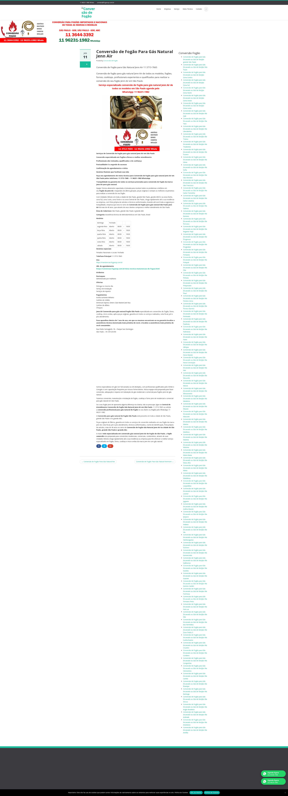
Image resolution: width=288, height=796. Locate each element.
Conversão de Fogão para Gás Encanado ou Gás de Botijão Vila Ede (195, 614)
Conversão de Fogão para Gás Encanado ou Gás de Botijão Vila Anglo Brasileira (195, 707)
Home (158, 9)
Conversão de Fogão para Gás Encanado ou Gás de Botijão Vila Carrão (195, 676)
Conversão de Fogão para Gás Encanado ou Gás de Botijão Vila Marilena (195, 429)
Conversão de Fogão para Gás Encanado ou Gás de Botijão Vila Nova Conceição (195, 360)
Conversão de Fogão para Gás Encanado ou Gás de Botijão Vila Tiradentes (195, 144)
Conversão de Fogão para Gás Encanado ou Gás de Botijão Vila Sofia (195, 167)
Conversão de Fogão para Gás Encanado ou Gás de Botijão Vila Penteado (195, 313)
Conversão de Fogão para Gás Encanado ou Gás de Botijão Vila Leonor (195, 491)
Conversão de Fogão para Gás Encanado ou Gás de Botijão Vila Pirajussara (195, 283)
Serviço (176, 9)
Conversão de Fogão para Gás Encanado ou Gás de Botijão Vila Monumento (195, 391)
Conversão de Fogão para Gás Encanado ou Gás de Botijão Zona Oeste (194, 98)
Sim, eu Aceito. (196, 792)
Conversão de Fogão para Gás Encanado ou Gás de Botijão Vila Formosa (195, 591)
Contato (199, 9)
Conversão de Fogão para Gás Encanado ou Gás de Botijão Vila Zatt (195, 113)
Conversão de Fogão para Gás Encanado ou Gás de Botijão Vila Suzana (195, 152)
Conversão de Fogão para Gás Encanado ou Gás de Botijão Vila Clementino (195, 668)
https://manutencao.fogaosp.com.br (109, 262)
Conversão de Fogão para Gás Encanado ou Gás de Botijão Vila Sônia (195, 159)
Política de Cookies (212, 792)
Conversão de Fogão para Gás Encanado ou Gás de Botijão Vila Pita (195, 267)
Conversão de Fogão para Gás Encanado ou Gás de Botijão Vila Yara (195, 121)
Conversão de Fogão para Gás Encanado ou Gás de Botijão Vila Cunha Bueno (195, 637)
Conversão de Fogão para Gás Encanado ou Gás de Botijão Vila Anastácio (195, 722)
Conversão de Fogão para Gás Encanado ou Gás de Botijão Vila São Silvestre (195, 175)
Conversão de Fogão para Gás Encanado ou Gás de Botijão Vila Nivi (195, 367)
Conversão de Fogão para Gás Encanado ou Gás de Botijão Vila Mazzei (195, 406)
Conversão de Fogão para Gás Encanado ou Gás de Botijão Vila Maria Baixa (195, 452)
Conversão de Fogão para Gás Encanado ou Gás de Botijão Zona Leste (194, 105)
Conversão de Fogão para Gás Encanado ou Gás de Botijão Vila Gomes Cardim (195, 583)
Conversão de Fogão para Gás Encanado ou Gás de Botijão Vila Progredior (195, 244)
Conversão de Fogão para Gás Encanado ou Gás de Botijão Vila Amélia (195, 730)
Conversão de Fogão (111, 61)
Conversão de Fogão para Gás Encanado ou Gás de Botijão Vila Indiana (195, 522)
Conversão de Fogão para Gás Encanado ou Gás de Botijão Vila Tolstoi (195, 136)
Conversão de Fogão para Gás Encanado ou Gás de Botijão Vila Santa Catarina (195, 198)
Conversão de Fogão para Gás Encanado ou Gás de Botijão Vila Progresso (195, 236)
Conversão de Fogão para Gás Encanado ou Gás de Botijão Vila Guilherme (195, 560)
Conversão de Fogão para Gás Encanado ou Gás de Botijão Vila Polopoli (195, 259)
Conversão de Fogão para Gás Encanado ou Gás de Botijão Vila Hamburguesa (195, 537)
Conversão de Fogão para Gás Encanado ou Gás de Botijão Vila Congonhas (195, 660)
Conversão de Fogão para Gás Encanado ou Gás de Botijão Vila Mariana (195, 445)
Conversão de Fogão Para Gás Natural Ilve (98, 461)
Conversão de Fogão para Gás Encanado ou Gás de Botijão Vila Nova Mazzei (195, 352)
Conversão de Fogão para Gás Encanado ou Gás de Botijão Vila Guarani (195, 576)
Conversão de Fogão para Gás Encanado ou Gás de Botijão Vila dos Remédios (195, 622)
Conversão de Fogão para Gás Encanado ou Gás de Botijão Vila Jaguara (195, 498)
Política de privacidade (91, 768)
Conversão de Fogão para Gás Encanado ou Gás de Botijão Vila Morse (195, 383)
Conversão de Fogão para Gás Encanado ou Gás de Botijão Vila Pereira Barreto (195, 306)
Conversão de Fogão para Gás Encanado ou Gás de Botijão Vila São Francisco (195, 182)
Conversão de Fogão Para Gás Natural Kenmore (155, 461)
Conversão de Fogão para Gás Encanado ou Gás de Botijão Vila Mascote (195, 414)
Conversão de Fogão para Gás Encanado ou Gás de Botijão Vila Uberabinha (195, 129)
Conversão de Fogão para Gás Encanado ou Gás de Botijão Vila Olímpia (195, 344)
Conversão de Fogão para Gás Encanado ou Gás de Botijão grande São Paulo (194, 59)
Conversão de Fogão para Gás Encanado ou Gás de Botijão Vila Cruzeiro (195, 645)
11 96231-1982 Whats (87, 2)
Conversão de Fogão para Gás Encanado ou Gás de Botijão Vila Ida (195, 529)
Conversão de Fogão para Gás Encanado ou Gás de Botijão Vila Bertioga (195, 691)
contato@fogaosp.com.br (105, 2)
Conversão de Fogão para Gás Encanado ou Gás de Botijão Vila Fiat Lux (195, 606)
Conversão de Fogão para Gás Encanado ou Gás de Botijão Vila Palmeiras (195, 329)
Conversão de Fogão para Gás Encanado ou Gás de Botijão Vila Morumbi (195, 375)
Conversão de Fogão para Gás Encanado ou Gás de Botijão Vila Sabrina (195, 206)
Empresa (167, 9)
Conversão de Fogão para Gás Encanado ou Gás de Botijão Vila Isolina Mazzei (195, 506)
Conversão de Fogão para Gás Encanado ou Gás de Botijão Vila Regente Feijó (195, 229)
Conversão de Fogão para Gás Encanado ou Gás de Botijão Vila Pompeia (195, 252)
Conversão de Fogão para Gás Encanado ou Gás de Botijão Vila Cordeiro (195, 653)
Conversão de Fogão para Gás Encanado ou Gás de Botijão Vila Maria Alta (195, 460)
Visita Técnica (188, 9)
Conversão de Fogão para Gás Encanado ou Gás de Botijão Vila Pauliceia (195, 321)
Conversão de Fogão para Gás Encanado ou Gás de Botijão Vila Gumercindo (195, 552)
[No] (285, 792)
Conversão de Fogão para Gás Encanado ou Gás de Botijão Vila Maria (195, 468)
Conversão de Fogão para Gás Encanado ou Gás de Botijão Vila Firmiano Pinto (195, 599)
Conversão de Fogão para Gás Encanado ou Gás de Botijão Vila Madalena (195, 475)
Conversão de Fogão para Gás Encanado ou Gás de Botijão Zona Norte (194, 90)
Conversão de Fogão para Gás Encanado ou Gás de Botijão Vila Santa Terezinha (195, 190)
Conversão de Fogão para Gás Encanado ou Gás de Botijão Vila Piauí (195, 290)
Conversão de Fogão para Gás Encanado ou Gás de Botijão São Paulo (195, 67)
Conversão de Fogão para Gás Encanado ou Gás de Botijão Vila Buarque (195, 683)
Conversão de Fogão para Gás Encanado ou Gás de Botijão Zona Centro (194, 75)
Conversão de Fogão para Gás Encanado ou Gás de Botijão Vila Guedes (195, 568)
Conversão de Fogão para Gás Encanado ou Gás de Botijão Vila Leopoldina (195, 483)
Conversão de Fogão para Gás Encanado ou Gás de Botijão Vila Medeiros (195, 398)
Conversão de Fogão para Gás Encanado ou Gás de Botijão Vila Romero (195, 213)
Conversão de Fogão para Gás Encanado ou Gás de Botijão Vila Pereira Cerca (195, 298)
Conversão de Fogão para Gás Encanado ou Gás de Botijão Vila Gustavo (195, 545)
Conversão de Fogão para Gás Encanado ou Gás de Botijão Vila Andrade (195, 714)
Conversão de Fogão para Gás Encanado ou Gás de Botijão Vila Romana (195, 221)
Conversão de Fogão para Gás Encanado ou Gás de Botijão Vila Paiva (195, 337)
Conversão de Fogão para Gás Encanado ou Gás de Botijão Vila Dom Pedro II (195, 629)
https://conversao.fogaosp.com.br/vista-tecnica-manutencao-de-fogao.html (128, 269)
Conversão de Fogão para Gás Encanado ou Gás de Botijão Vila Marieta (195, 437)
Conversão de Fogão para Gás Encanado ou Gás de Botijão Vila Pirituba (195, 275)
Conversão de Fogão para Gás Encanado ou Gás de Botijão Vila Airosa (195, 699)
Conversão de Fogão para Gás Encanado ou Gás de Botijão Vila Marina (195, 421)
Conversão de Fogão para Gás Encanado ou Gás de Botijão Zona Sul (194, 82)
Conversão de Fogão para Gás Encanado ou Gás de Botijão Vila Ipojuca (195, 514)
